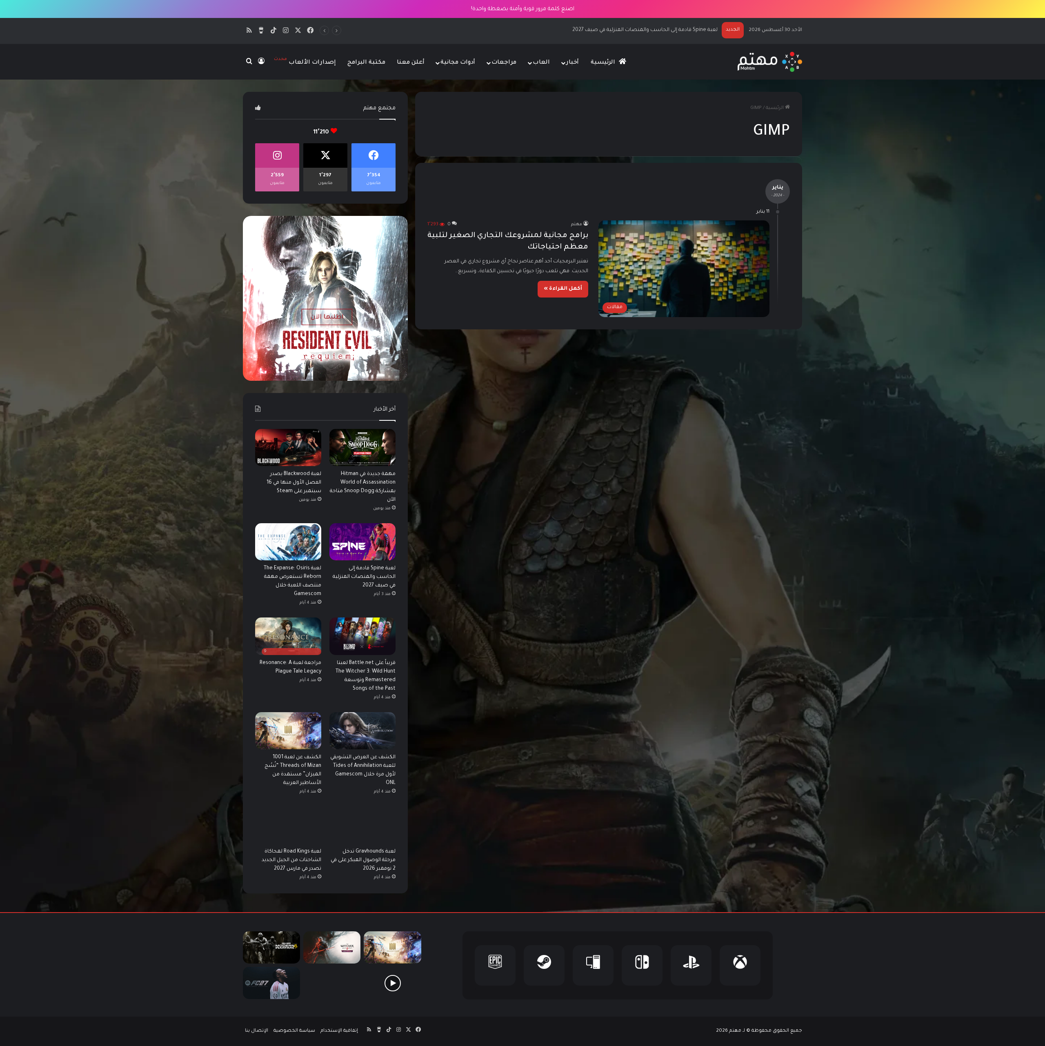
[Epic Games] (495, 965)
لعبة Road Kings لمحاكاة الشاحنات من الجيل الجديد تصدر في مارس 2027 (291, 860)
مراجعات (503, 63)
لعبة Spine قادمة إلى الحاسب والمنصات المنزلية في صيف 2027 (364, 577)
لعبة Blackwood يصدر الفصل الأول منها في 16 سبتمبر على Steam (294, 482)
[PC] (593, 965)
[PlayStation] (691, 965)
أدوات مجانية (457, 63)
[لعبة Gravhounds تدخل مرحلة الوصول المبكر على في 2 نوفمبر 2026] (362, 825)
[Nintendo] (642, 965)
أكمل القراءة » (563, 289)
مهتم (576, 224)
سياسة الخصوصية (294, 1031)
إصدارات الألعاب (305, 61)
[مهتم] (769, 62)
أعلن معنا (411, 63)
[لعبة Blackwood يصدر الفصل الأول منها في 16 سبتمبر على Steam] (288, 447)
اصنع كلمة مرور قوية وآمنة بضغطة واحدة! (522, 9)
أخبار (572, 63)
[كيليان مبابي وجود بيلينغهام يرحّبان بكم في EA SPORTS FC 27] (331, 983)
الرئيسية (604, 63)
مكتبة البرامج (366, 63)
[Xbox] (740, 965)
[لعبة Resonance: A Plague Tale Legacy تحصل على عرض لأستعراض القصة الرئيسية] (392, 983)
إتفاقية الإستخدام (339, 1031)
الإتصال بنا (256, 1031)
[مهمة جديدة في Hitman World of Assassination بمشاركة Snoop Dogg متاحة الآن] (362, 447)
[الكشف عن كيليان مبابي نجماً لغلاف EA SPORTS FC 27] (271, 983)
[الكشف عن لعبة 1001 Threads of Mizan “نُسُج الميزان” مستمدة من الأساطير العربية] (288, 730)
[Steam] (544, 965)
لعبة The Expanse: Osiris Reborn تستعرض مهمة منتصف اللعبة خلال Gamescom (622, 30)
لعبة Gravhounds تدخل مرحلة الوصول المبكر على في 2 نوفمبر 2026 (363, 860)
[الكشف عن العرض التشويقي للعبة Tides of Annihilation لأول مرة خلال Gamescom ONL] (362, 730)
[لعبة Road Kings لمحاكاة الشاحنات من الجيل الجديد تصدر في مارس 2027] (288, 825)
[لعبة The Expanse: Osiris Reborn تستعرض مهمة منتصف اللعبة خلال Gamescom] (288, 541)
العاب (541, 63)
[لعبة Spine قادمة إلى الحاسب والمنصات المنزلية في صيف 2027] (362, 541)
